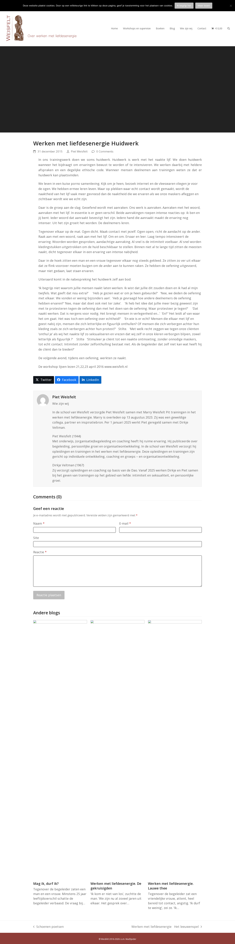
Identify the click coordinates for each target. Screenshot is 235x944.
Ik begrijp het (184, 5)
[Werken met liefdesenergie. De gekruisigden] (117, 749)
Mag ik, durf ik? (46, 883)
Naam (39, 523)
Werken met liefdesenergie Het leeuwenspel (165, 927)
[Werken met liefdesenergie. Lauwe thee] (175, 749)
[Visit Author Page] (43, 400)
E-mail (125, 523)
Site (36, 538)
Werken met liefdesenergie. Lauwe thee (171, 886)
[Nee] (230, 5)
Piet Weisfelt (79, 151)
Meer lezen (204, 5)
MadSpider (131, 939)
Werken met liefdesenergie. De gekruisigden (115, 886)
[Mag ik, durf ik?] (60, 749)
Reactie (40, 552)
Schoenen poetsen (48, 927)
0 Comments (104, 151)
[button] (217, 28)
